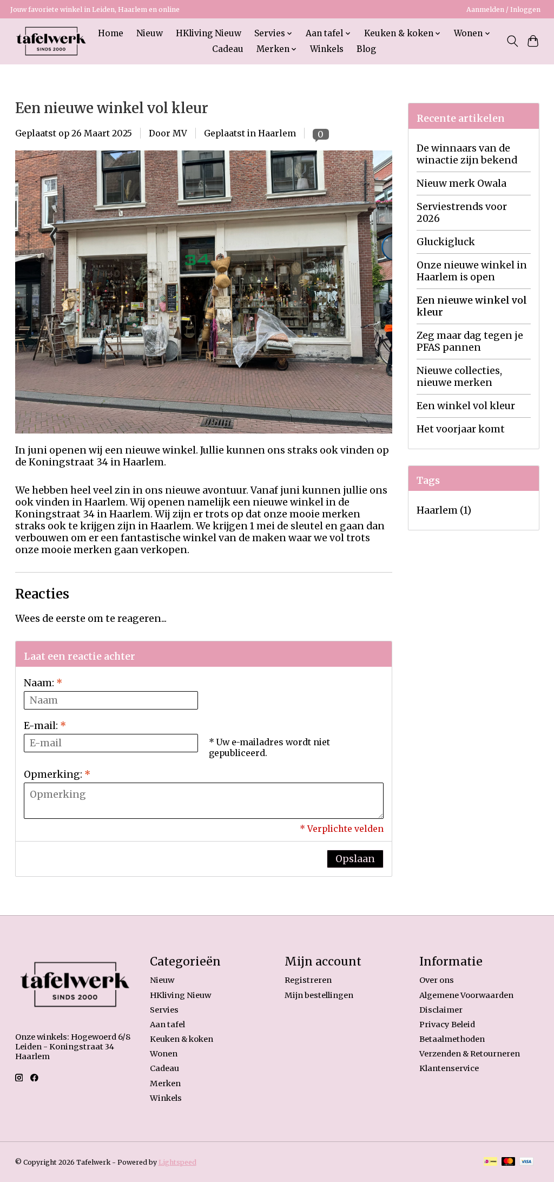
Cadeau (227, 49)
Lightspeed (177, 1162)
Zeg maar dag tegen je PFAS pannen (470, 341)
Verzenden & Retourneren (469, 1054)
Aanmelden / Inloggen (503, 9)
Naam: (43, 683)
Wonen (163, 1054)
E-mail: (45, 726)
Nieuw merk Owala (461, 183)
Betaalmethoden (452, 1039)
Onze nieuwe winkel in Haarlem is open (472, 271)
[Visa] (526, 1162)
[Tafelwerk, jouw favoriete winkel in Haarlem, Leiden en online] (51, 41)
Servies (164, 1010)
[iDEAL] (490, 1162)
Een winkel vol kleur (466, 406)
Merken (165, 1083)
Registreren (308, 980)
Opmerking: (57, 774)
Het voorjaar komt (461, 429)
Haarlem (277, 133)
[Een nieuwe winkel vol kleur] (204, 438)
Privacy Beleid (447, 1024)
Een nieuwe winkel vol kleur (111, 108)
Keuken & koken (181, 1039)
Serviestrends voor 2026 (462, 213)
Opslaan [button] (355, 859)
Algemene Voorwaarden (466, 995)
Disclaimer (441, 1010)
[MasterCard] (509, 1162)
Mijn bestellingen (319, 995)
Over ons (436, 980)
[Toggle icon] (512, 41)
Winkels (327, 49)
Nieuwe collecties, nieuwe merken (459, 377)
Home (110, 33)
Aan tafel (167, 1024)
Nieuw (149, 33)
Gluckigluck (446, 242)
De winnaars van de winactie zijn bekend (467, 154)
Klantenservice (449, 1068)
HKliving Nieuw (208, 33)
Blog (366, 49)
